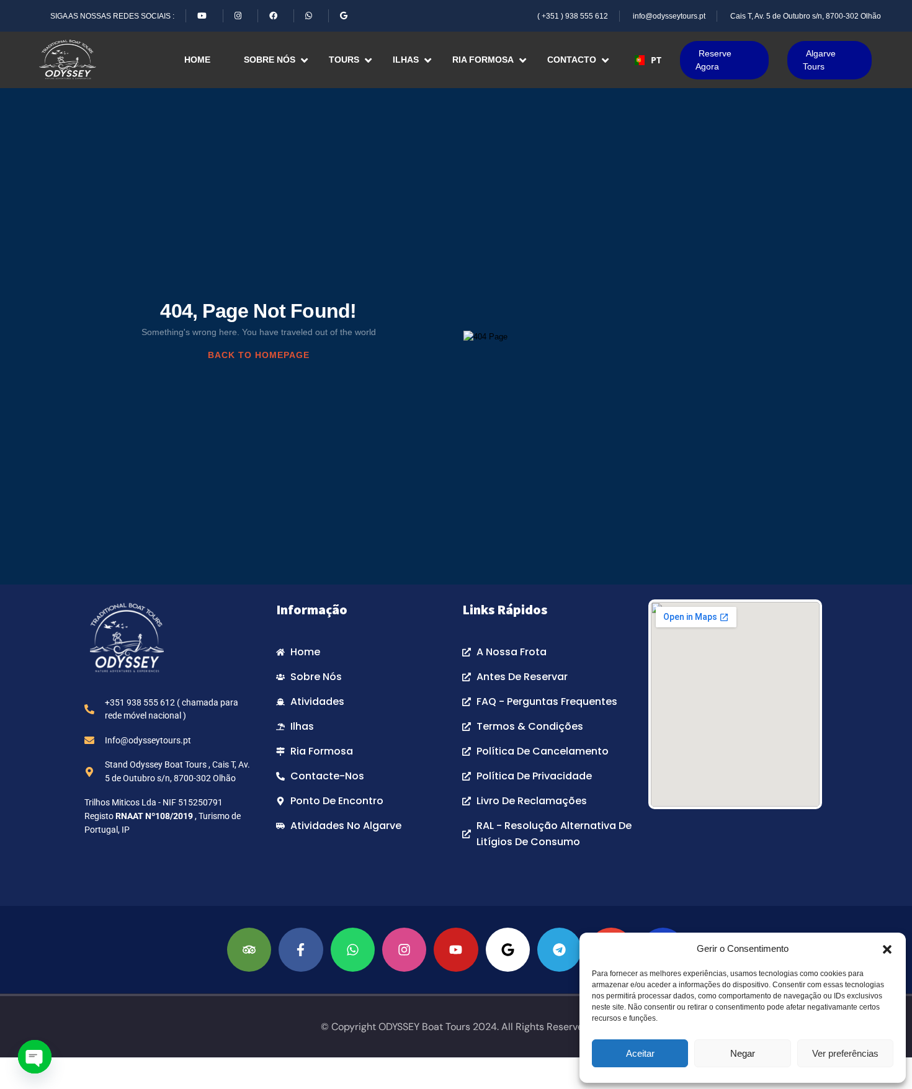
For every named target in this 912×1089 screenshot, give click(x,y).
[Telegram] (559, 950)
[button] (887, 949)
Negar (742, 1053)
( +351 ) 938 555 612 (572, 16)
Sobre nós (269, 60)
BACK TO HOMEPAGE (259, 355)
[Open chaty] (34, 1056)
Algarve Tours (819, 59)
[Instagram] (404, 950)
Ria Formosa (483, 60)
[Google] (508, 950)
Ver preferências (845, 1053)
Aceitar (640, 1053)
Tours (344, 60)
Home (197, 60)
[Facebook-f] (301, 950)
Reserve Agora (713, 59)
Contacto (571, 60)
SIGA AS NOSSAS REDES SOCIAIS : (112, 16)
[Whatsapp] (353, 950)
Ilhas (406, 60)
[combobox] (648, 60)
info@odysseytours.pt (669, 16)
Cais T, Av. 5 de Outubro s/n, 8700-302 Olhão (805, 16)
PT (656, 60)
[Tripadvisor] (249, 950)
